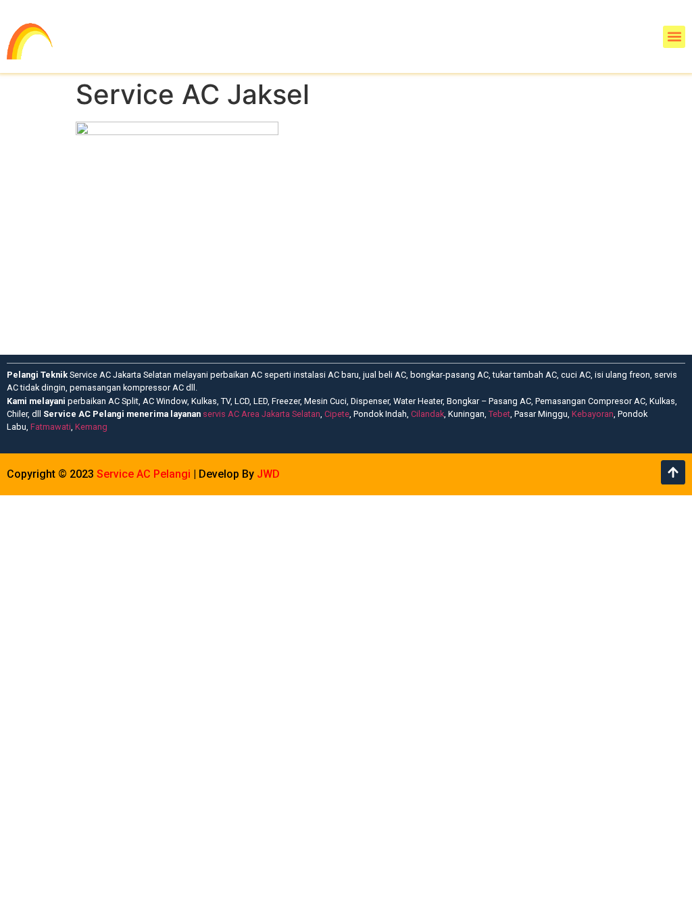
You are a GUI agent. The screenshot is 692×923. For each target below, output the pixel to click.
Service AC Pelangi (144, 474)
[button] (674, 37)
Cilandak (427, 414)
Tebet (499, 414)
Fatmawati (50, 427)
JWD (268, 474)
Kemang (91, 427)
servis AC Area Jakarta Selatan (261, 414)
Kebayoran (593, 414)
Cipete (336, 414)
